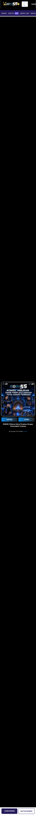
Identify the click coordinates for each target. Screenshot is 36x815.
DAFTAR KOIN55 (26, 811)
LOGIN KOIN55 (9, 811)
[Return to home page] (11, 4)
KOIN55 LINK (24, 13)
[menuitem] (4, 13)
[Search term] (25, 4)
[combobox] (25, 4)
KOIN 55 (13, 13)
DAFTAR (9, 419)
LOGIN (26, 419)
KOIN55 (4, 13)
